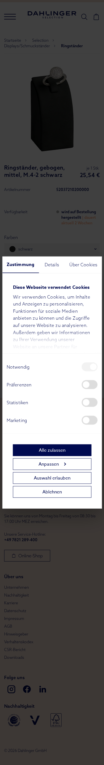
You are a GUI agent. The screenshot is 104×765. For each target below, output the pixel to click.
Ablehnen (52, 491)
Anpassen (49, 464)
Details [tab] (52, 264)
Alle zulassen (52, 450)
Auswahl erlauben (52, 478)
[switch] (89, 384)
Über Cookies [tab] (83, 264)
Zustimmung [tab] (20, 264)
